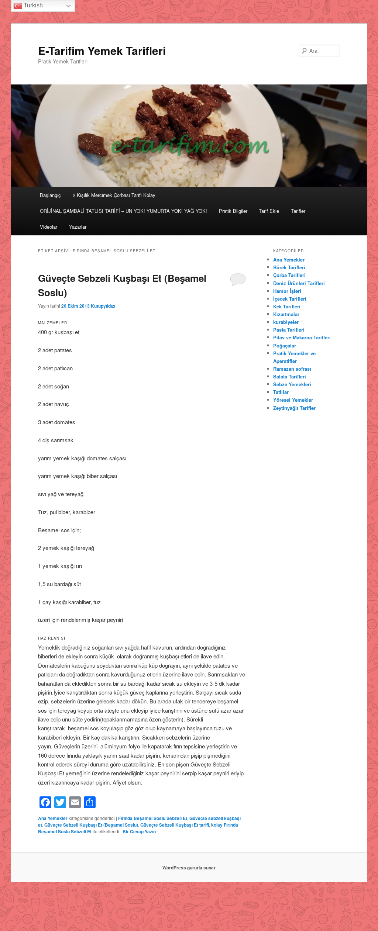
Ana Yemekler (53, 818)
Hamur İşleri (287, 290)
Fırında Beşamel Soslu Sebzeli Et (152, 818)
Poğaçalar (284, 345)
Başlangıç (50, 194)
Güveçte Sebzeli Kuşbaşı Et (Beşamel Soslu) (91, 824)
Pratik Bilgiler (233, 210)
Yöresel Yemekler (293, 399)
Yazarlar (77, 226)
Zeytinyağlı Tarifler (294, 407)
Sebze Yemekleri (292, 384)
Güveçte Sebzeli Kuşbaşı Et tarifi (174, 824)
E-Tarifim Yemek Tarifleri (102, 50)
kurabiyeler (286, 321)
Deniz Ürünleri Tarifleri (299, 283)
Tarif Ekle (269, 210)
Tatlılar (281, 391)
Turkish (32, 5)
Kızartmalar (286, 314)
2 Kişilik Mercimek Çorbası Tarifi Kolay (114, 194)
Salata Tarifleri (289, 376)
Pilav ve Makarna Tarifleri (302, 337)
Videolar (48, 226)
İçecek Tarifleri (289, 298)
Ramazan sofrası (292, 368)
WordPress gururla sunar (189, 867)
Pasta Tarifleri (289, 329)
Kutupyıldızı (103, 305)
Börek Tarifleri (289, 267)
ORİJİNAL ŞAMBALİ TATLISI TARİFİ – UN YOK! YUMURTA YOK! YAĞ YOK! (123, 210)
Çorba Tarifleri (289, 274)
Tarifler (298, 210)
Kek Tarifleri (286, 306)
